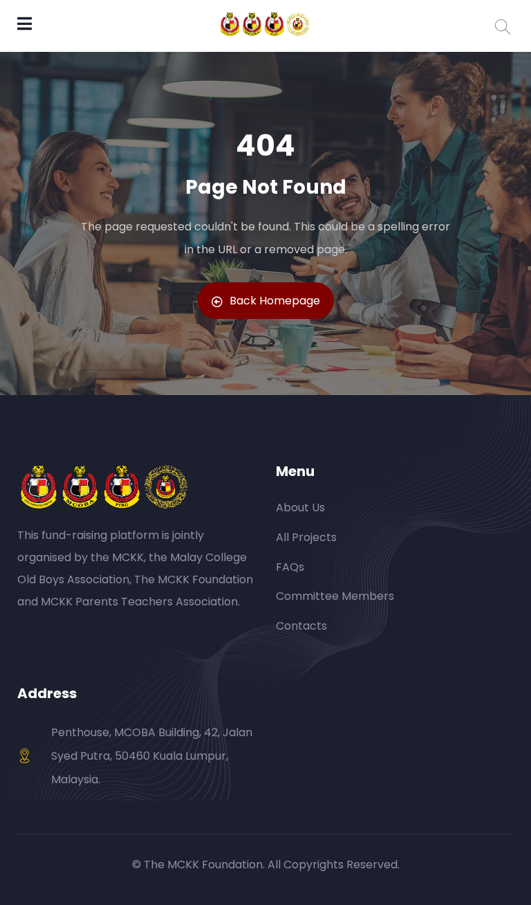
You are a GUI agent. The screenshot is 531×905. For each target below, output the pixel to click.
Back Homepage (275, 301)
